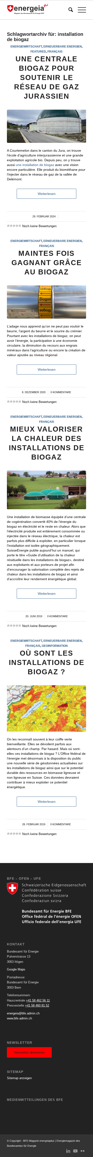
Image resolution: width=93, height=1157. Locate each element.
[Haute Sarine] (46, 490)
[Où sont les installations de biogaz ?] (46, 708)
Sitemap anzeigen (19, 1078)
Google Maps (16, 969)
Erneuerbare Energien (62, 46)
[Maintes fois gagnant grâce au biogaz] (46, 302)
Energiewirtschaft (26, 46)
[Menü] (79, 9)
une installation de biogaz (35, 165)
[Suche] (68, 9)
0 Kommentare (61, 392)
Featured (38, 51)
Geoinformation (55, 645)
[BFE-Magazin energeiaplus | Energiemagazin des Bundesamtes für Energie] (38, 9)
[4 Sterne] (17, 225)
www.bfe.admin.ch (19, 1018)
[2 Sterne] (11, 225)
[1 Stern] (8, 225)
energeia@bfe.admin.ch (23, 1013)
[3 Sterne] (14, 225)
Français (54, 51)
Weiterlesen (47, 194)
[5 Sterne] (19, 225)
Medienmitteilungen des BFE (35, 1100)
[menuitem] (68, 9)
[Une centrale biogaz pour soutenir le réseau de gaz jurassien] (46, 126)
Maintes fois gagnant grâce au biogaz (46, 262)
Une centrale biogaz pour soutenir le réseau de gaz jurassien (46, 77)
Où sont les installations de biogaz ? (46, 662)
